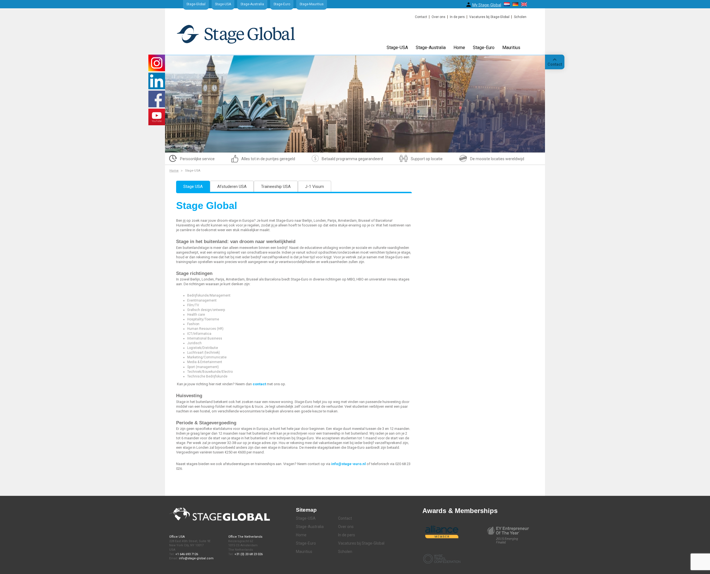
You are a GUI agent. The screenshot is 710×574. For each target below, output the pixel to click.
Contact (421, 17)
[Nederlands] (507, 4)
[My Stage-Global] (468, 4)
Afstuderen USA (232, 186)
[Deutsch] (515, 4)
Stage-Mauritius (312, 4)
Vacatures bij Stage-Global (489, 17)
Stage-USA (223, 4)
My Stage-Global (486, 5)
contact (260, 384)
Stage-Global (196, 4)
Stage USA (193, 186)
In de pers (457, 17)
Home (459, 47)
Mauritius (511, 47)
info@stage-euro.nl (348, 464)
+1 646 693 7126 (186, 554)
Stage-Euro (281, 4)
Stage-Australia (252, 4)
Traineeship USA (276, 186)
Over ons (438, 17)
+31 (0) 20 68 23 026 (248, 554)
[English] (524, 4)
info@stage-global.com (196, 558)
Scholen (520, 17)
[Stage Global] (245, 36)
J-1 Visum (314, 186)
